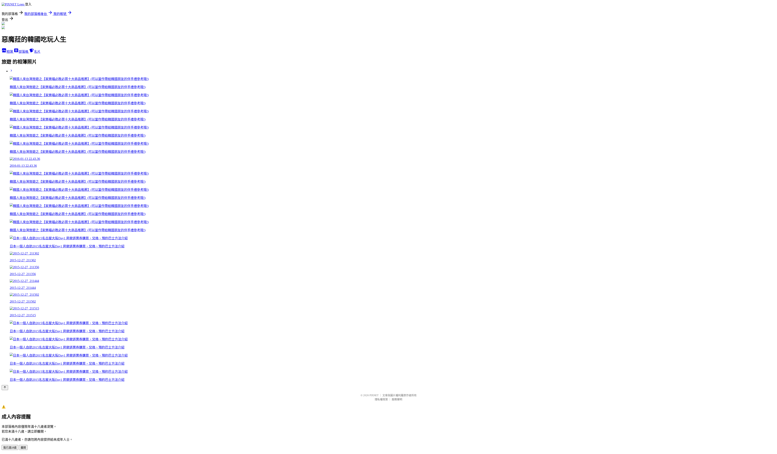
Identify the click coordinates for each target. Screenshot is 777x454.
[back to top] (5, 387)
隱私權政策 (381, 399)
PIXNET (374, 395)
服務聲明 (397, 399)
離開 (23, 447)
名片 (37, 51)
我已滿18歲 (10, 447)
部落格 (24, 51)
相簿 (10, 51)
